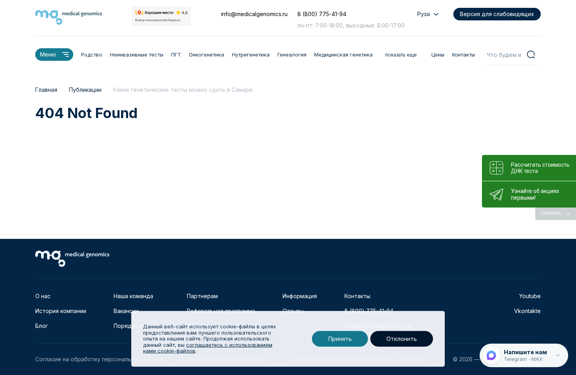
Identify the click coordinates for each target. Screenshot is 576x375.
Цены (437, 54)
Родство (91, 54)
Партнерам (202, 296)
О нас (43, 296)
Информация (300, 296)
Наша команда (133, 296)
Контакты (463, 54)
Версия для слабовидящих (497, 14)
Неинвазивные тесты (136, 54)
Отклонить (401, 338)
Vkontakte (527, 311)
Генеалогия (291, 54)
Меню (48, 54)
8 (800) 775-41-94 (321, 14)
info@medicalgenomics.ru (254, 14)
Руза (423, 14)
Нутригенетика (251, 54)
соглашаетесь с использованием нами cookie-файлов (207, 348)
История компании (60, 311)
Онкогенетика (206, 54)
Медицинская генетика (343, 54)
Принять (340, 338)
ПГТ (176, 54)
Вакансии (126, 311)
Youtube (530, 296)
